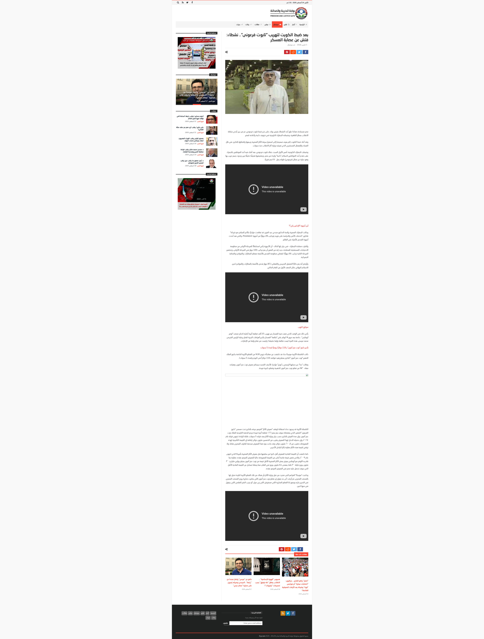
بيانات (214, 618)
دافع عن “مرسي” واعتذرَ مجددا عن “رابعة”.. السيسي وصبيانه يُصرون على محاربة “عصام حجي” (239, 582)
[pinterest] (287, 52)
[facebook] (305, 52)
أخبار (207, 613)
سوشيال (290, 45)
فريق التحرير (211, 101)
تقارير (202, 613)
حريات (208, 618)
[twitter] (299, 52)
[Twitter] (187, 2)
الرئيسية (213, 613)
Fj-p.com (262, 636)
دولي (190, 613)
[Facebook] (192, 2)
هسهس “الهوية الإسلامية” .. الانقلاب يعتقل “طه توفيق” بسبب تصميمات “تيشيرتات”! (267, 582)
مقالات (184, 613)
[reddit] (293, 52)
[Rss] (182, 2)
